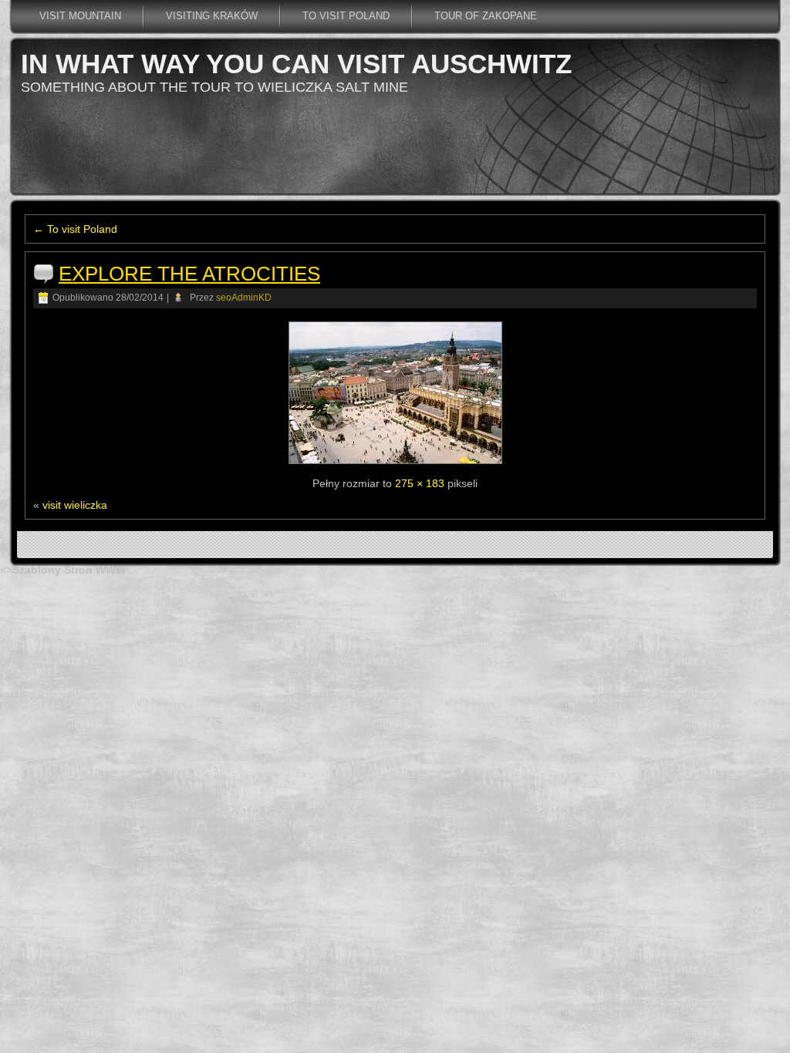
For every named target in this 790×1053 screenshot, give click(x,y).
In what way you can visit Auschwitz (296, 64)
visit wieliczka (74, 505)
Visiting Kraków (212, 16)
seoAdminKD (244, 297)
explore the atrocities (189, 273)
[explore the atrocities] (395, 464)
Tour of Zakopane (485, 16)
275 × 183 (419, 483)
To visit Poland (346, 16)
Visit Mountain (80, 16)
